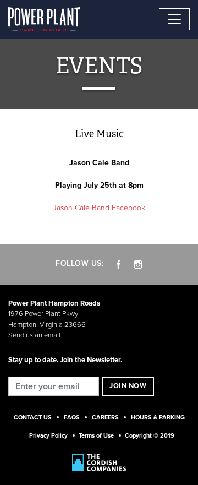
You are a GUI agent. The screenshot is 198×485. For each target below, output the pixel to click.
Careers (105, 417)
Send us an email (34, 335)
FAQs (72, 417)
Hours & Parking (158, 417)
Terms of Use (96, 435)
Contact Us (33, 417)
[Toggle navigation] (174, 19)
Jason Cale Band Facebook (99, 207)
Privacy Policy (48, 435)
